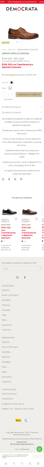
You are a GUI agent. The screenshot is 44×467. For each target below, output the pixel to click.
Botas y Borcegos (10, 295)
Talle (4, 88)
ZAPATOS (12, 49)
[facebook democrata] (24, 277)
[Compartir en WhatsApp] (3, 179)
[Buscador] (22, 463)
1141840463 (7, 398)
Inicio (4, 49)
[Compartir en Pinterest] (21, 179)
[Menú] (14, 463)
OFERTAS (6, 330)
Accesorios (7, 325)
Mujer (4, 315)
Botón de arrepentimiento (22, 444)
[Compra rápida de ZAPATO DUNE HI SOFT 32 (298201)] (16, 219)
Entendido (37, 456)
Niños (4, 320)
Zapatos (6, 290)
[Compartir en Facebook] (9, 179)
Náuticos (6, 305)
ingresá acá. (22, 442)
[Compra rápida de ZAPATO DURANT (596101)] (36, 219)
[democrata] (6, 463)
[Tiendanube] (22, 449)
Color (5, 83)
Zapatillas (6, 300)
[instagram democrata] (17, 277)
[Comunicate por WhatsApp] (39, 449)
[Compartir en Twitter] (15, 179)
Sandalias (6, 310)
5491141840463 (9, 394)
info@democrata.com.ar (13, 403)
